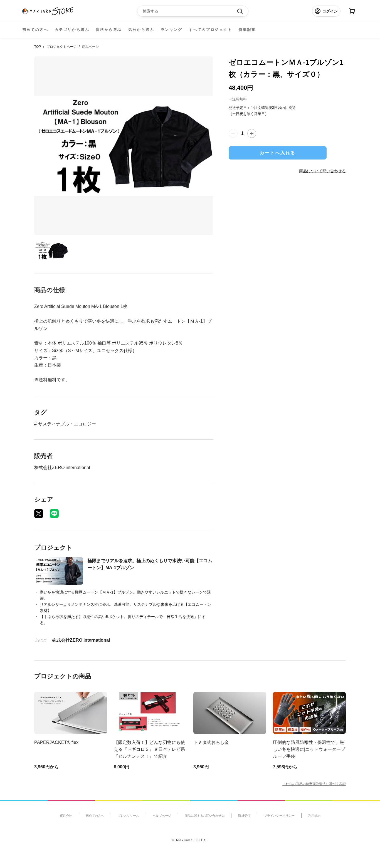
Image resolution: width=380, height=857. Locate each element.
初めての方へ (35, 30)
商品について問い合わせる (322, 171)
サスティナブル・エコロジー (67, 424)
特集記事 (247, 30)
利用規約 (314, 815)
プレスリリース (128, 815)
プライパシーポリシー (279, 815)
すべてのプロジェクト (210, 30)
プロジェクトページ (61, 47)
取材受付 (244, 815)
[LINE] (54, 513)
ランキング (171, 30)
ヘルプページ (162, 815)
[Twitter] (38, 513)
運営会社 (66, 815)
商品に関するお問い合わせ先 (204, 815)
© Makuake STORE (190, 840)
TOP (37, 47)
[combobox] (190, 11)
